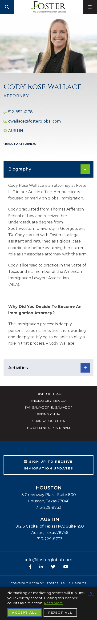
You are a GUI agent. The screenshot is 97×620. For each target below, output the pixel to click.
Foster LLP (56, 583)
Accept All (24, 612)
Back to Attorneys (20, 143)
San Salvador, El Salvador (49, 407)
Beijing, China (48, 414)
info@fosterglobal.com (49, 559)
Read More (53, 603)
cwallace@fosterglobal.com (34, 121)
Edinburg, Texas (49, 394)
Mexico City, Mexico (48, 400)
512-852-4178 (20, 112)
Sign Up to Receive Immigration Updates (48, 465)
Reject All (60, 612)
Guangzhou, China (48, 421)
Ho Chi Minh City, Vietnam (48, 427)
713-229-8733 (48, 507)
